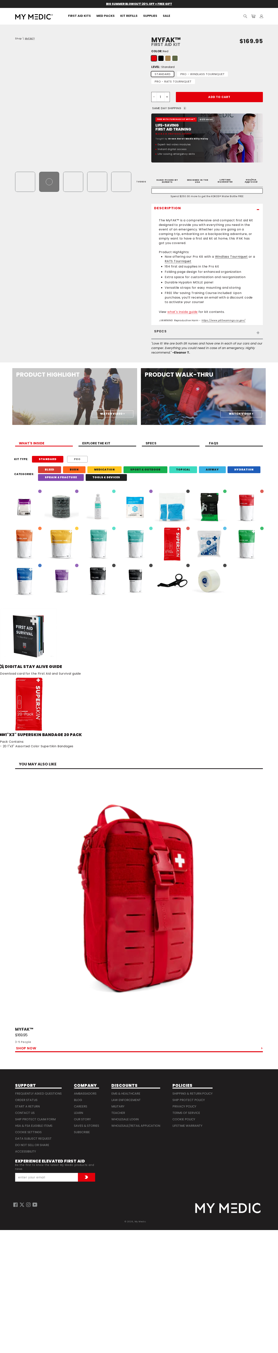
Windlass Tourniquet (231, 256)
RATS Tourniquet (178, 261)
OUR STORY (82, 1119)
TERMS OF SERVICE (186, 1113)
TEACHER (118, 1113)
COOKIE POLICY (183, 1119)
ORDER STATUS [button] (26, 1100)
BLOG (78, 1100)
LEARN (78, 1113)
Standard (162, 74)
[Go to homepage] (228, 1208)
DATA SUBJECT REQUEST (33, 1138)
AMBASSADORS (85, 1093)
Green (175, 58)
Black (161, 58)
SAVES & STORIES (86, 1126)
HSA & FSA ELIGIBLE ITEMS (33, 1126)
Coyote (168, 58)
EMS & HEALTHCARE (125, 1093)
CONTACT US (25, 1113)
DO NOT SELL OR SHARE (32, 1145)
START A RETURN (27, 1106)
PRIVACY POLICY (184, 1106)
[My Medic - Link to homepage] (34, 16)
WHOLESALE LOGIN (125, 1119)
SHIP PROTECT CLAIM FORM (35, 1119)
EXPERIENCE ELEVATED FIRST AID (50, 1161)
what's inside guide (182, 312)
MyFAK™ (30, 38)
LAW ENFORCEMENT (126, 1100)
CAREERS (80, 1106)
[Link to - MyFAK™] (139, 902)
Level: (163, 67)
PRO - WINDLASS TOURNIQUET (202, 74)
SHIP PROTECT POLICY (188, 1100)
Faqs (213, 443)
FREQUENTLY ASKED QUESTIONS (38, 1093)
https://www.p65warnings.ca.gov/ (223, 320)
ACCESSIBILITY (25, 1151)
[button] (245, 16)
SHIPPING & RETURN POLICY (192, 1093)
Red (154, 58)
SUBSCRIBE (82, 1132)
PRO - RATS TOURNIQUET (173, 81)
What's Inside (31, 443)
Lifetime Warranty (187, 1126)
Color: (159, 51)
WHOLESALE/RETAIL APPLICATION (135, 1126)
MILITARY (117, 1106)
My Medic (140, 1221)
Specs (151, 443)
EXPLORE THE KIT (96, 443)
